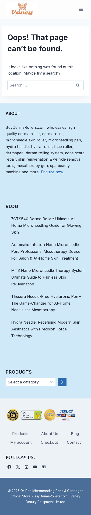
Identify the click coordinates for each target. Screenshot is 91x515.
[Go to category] (62, 382)
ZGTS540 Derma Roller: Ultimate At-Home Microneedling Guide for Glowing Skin (46, 225)
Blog (75, 433)
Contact (74, 442)
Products (20, 433)
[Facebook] (9, 467)
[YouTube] (35, 467)
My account (21, 442)
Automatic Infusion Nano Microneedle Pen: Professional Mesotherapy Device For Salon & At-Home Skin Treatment (45, 251)
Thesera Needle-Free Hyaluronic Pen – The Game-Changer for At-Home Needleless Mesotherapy (46, 303)
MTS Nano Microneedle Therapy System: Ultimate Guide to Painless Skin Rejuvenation (48, 277)
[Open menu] (81, 9)
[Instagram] (26, 467)
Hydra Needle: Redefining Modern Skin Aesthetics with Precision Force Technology (45, 329)
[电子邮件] (43, 467)
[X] (18, 467)
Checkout (49, 442)
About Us (49, 433)
